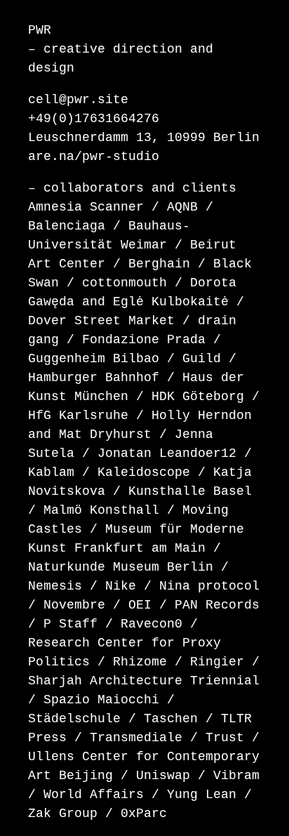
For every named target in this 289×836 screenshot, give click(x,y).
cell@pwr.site (78, 100)
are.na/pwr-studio (93, 157)
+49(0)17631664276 (93, 119)
